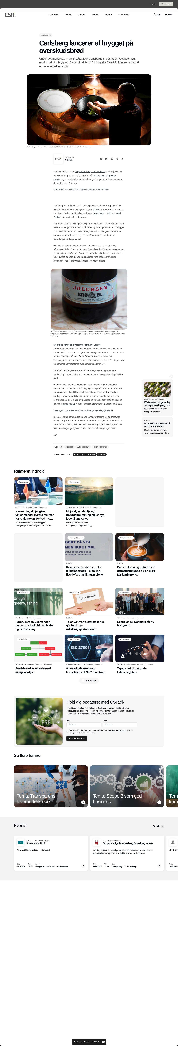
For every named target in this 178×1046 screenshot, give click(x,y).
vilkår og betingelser (119, 730)
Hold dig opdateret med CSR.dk (87, 1042)
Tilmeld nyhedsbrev (77, 738)
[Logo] (10, 14)
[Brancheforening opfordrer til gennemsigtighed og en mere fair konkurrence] (139, 554)
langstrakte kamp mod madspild (90, 171)
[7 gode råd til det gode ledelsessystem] (139, 654)
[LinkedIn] (106, 158)
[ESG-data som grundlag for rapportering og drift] (157, 397)
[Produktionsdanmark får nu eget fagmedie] (157, 427)
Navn (68, 720)
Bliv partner (166, 4)
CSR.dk (68, 160)
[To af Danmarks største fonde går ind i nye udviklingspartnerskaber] (89, 609)
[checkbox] (67, 732)
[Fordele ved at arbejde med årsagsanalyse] (38, 654)
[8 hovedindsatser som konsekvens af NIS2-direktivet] (89, 654)
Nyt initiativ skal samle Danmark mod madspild (87, 190)
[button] (171, 376)
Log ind (153, 4)
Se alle (156, 826)
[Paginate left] (16, 786)
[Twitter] (111, 158)
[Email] (117, 158)
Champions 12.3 (69, 404)
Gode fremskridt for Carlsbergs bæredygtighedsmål (89, 410)
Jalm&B (96, 209)
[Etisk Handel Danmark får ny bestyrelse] (139, 607)
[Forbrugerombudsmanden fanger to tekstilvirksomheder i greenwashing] (38, 609)
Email (105, 720)
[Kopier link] (123, 159)
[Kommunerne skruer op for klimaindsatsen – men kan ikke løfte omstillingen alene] (89, 554)
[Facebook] (101, 158)
